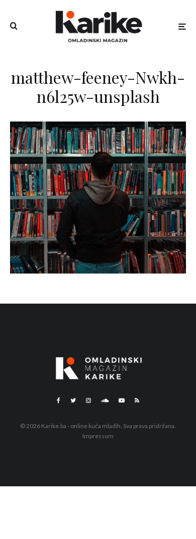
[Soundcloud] (105, 400)
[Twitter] (73, 400)
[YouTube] (122, 400)
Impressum (98, 436)
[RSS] (137, 400)
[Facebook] (58, 400)
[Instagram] (88, 400)
